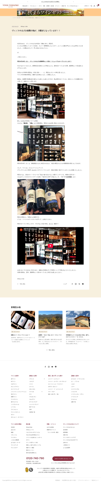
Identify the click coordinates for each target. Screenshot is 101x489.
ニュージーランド (33, 404)
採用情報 (65, 432)
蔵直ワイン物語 (30, 447)
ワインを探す (15, 375)
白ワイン (13, 381)
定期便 (47, 5)
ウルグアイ (32, 399)
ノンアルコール (15, 404)
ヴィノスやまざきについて (71, 424)
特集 (44, 5)
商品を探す (25, 5)
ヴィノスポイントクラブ (69, 437)
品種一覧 (73, 401)
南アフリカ (32, 407)
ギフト (40, 5)
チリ (30, 394)
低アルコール (14, 401)
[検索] (91, 6)
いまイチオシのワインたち (33, 432)
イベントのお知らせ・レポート (34, 437)
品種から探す (75, 375)
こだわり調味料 (15, 440)
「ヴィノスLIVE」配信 (52, 432)
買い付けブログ (15, 331)
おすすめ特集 (50, 427)
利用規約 (57, 480)
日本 (31, 409)
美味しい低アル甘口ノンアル (33, 445)
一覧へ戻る (22, 284)
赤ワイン (13, 379)
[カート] (97, 6)
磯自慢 (25, 123)
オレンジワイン (15, 386)
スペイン (31, 386)
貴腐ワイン (14, 396)
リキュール (14, 435)
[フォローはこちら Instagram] (48, 366)
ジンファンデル (75, 389)
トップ (14, 17)
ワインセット (33, 5)
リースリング (74, 396)
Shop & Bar (29, 427)
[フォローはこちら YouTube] (52, 366)
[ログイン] (94, 6)
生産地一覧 (32, 412)
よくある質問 (66, 447)
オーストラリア (33, 401)
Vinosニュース (30, 429)
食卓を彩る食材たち (31, 452)
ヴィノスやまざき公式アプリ (70, 440)
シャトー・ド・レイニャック (55, 389)
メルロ (73, 384)
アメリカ (31, 391)
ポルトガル (32, 389)
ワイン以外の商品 (16, 424)
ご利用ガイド (66, 445)
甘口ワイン (14, 394)
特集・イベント (51, 424)
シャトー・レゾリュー (54, 379)
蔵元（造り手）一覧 (53, 394)
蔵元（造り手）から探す (55, 375)
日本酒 (12, 427)
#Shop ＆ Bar (24, 26)
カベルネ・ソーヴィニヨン (78, 379)
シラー (73, 386)
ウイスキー (14, 437)
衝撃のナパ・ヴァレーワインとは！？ (20, 335)
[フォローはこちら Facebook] (45, 366)
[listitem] (72, 284)
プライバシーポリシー (83, 480)
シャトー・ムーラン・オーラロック (57, 381)
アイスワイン (14, 399)
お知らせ (65, 442)
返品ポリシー (95, 480)
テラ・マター (51, 391)
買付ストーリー (30, 450)
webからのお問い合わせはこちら (63, 458)
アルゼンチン (32, 396)
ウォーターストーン (45, 174)
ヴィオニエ (74, 399)
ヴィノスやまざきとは (72, 5)
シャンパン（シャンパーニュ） (19, 391)
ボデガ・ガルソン (52, 386)
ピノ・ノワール (75, 381)
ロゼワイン (14, 384)
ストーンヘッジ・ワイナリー (55, 384)
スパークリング (15, 389)
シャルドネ (74, 391)
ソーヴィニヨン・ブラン (77, 394)
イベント (57, 5)
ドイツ (31, 384)
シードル (13, 407)
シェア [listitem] (65, 284)
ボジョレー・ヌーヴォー (17, 417)
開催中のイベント (51, 429)
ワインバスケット (15, 412)
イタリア (31, 381)
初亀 (31, 123)
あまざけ (13, 429)
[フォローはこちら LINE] (55, 366)
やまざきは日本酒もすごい (33, 435)
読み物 (52, 5)
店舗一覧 (64, 5)
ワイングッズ (14, 445)
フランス (31, 379)
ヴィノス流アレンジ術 (32, 442)
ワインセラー (14, 447)
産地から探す (33, 375)
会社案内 (65, 429)
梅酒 (12, 432)
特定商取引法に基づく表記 (69, 480)
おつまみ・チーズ (15, 442)
